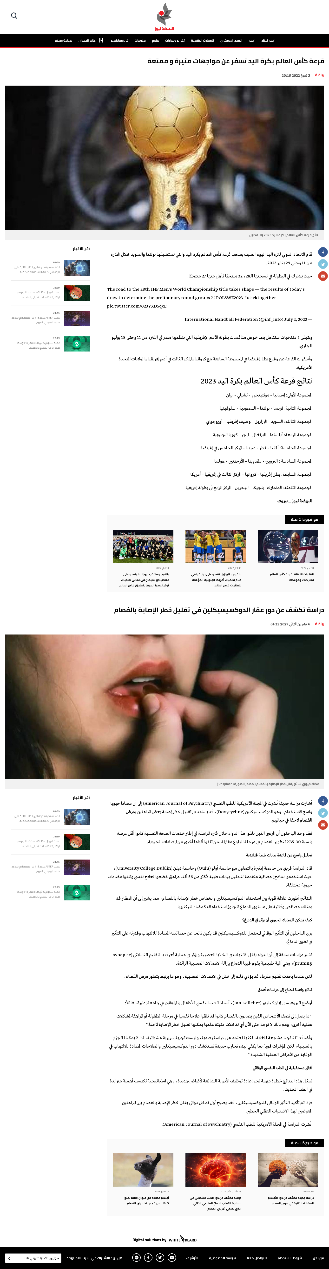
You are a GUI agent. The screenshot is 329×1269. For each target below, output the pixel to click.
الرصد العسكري (231, 40)
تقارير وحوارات (175, 40)
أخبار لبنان (268, 40)
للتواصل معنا (257, 1258)
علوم (155, 40)
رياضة (319, 74)
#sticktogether (260, 298)
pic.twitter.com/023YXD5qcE (136, 306)
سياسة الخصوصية (222, 1258)
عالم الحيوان (87, 40)
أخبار (252, 40)
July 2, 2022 (295, 319)
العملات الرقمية (202, 40)
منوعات (140, 40)
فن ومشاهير (119, 40)
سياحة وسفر (63, 40)
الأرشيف (192, 1258)
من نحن (318, 1258)
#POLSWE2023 (228, 298)
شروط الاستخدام (290, 1258)
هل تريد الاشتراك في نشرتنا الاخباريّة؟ (94, 1258)
